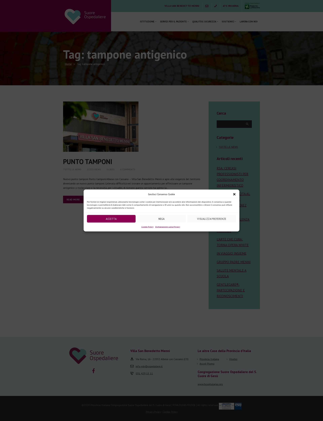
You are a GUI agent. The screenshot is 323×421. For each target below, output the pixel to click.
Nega (161, 218)
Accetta (111, 218)
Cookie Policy (147, 226)
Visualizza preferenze (211, 218)
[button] (234, 194)
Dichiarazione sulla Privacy (167, 226)
